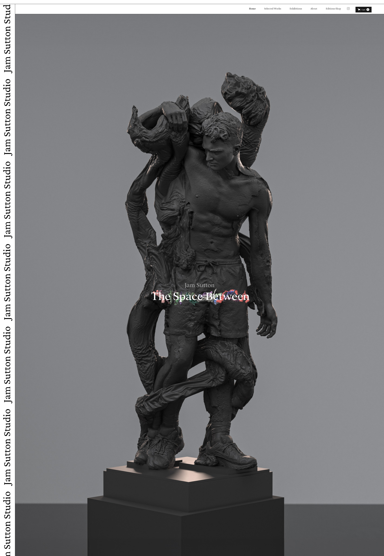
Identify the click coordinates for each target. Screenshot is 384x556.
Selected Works (272, 8)
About (313, 8)
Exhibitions (296, 8)
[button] (364, 9)
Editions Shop (333, 8)
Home (252, 8)
